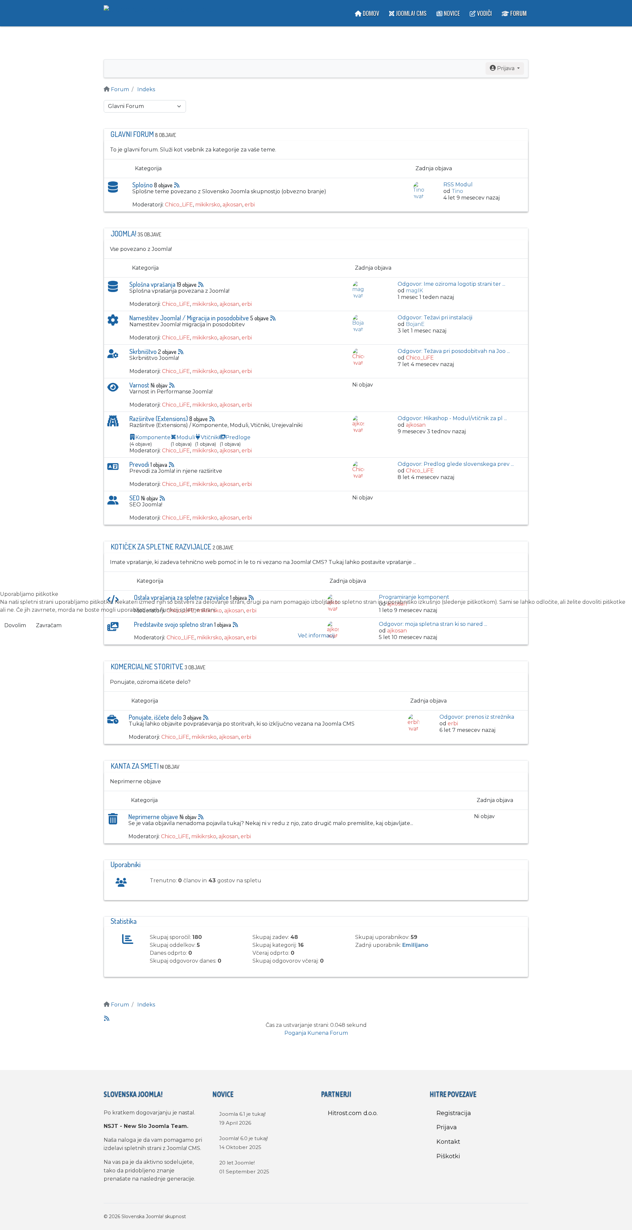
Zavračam (49, 625)
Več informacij (316, 635)
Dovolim (15, 625)
